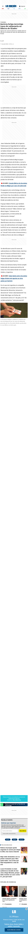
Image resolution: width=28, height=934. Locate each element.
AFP (3, 41)
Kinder (7, 839)
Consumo (3, 22)
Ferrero (21, 839)
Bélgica (14, 839)
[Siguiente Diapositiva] (26, 895)
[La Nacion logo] (10, 6)
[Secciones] (3, 6)
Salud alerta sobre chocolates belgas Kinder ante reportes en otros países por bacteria (14, 278)
